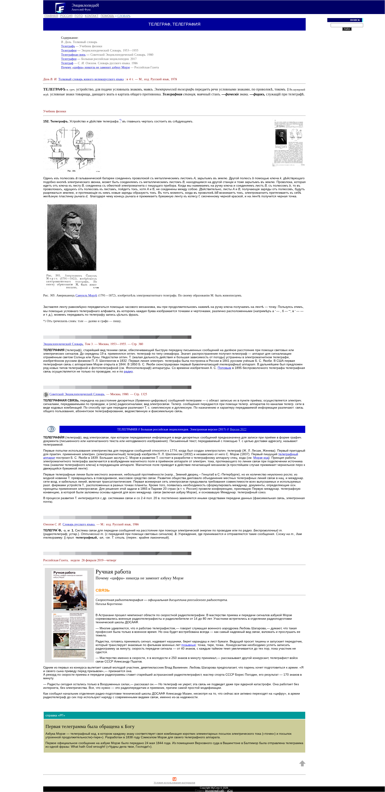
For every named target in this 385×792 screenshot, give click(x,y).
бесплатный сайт (214, 790)
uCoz (230, 790)
